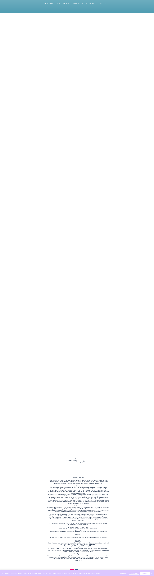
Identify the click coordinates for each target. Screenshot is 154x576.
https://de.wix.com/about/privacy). (81, 85)
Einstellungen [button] (123, 573)
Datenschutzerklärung (94, 573)
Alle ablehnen (134, 573)
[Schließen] (152, 573)
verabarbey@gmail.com (83, 461)
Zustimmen (145, 573)
